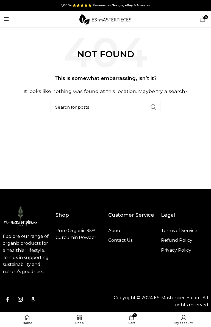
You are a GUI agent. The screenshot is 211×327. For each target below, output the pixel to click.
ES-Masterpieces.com (177, 297)
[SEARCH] (153, 107)
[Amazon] (33, 299)
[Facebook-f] (8, 299)
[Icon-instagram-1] (20, 299)
